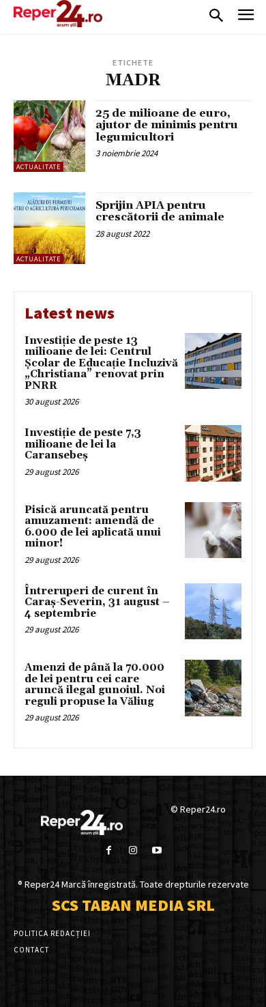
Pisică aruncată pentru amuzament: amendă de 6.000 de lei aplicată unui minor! (93, 527)
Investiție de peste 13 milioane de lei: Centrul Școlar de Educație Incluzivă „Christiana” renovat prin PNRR (101, 363)
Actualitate (38, 166)
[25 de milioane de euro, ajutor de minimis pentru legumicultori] (49, 136)
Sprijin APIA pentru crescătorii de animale (159, 211)
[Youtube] (157, 850)
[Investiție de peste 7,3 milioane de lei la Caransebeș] (213, 453)
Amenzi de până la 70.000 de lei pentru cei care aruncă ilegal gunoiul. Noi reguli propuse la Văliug (95, 684)
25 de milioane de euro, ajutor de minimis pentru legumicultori (166, 125)
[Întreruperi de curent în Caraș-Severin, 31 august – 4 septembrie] (213, 611)
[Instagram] (132, 850)
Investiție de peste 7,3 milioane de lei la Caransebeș (83, 444)
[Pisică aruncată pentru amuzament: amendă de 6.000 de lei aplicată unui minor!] (213, 530)
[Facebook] (108, 850)
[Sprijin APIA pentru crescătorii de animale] (49, 228)
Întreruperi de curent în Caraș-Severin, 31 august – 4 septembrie (97, 602)
